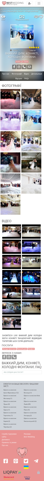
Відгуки (18, 78)
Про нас (5, 445)
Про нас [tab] (5, 73)
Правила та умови (9, 442)
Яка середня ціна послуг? (13, 372)
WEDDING (15, 3)
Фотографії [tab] (17, 73)
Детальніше (36, 73)
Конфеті (31, 349)
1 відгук (32, 50)
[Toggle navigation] (30, 3)
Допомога (6, 439)
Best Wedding (29, 437)
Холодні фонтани (9, 349)
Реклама (27, 434)
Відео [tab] (26, 73)
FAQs (26, 78)
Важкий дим (22, 349)
